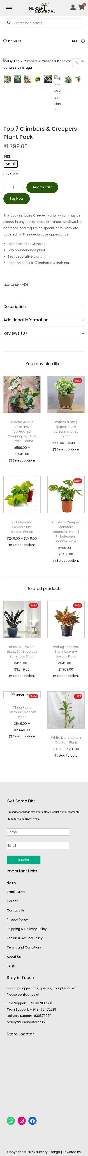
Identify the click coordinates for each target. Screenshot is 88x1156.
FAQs (11, 966)
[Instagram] (22, 1121)
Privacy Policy (17, 919)
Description (14, 306)
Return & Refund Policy (25, 938)
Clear (14, 174)
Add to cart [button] (68, 755)
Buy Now (16, 198)
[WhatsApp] (11, 1121)
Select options (24, 460)
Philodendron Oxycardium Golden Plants (22, 527)
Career (12, 901)
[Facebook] (32, 1121)
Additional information (26, 320)
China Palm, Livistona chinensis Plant (22, 712)
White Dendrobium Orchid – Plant (66, 740)
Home (11, 882)
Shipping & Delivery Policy (27, 929)
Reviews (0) (15, 333)
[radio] (10, 164)
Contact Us (16, 910)
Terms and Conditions (24, 947)
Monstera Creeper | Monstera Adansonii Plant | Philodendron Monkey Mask (66, 531)
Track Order (16, 892)
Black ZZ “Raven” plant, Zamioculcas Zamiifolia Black (22, 652)
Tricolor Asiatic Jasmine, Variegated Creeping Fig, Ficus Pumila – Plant (22, 431)
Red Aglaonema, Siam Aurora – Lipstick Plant (66, 652)
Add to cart (42, 187)
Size (7, 156)
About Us (14, 956)
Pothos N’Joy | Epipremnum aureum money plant (65, 429)
